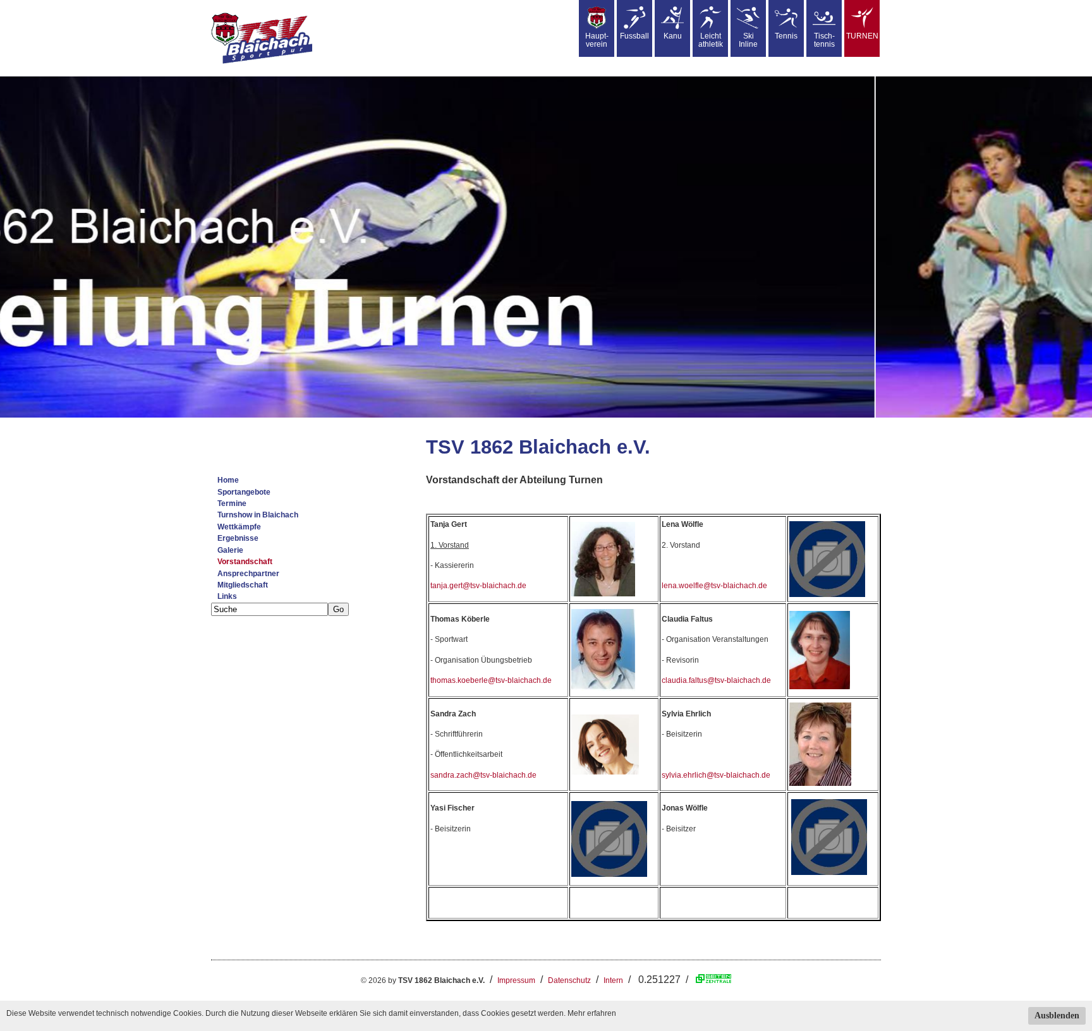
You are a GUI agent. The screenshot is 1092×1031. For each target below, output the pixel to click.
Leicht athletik (710, 40)
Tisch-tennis (824, 40)
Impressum (516, 980)
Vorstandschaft (244, 561)
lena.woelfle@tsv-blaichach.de (714, 585)
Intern (613, 980)
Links (227, 596)
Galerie (230, 550)
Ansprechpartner (248, 573)
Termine (231, 503)
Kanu (673, 36)
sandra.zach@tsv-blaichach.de (483, 775)
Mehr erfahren (591, 1013)
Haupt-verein (597, 40)
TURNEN (862, 36)
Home (228, 480)
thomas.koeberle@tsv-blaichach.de (491, 680)
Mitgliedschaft (242, 585)
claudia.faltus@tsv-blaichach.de (716, 680)
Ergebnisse (237, 538)
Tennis (786, 36)
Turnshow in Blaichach (257, 514)
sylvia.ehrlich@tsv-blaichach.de (716, 775)
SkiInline (748, 40)
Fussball (634, 36)
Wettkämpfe (239, 526)
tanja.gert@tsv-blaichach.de (478, 585)
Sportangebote (243, 492)
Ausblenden (1056, 1015)
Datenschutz (569, 980)
